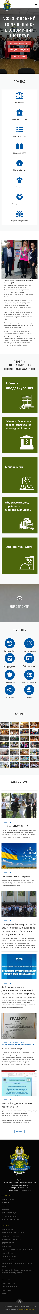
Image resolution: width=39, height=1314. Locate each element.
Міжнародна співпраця (9, 1216)
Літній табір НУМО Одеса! (15, 825)
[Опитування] (10, 690)
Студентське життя (8, 1283)
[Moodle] (29, 690)
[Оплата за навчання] (29, 643)
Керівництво (6, 1202)
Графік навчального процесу (10, 667)
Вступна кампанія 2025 (9, 1287)
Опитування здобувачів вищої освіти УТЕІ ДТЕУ (18, 1263)
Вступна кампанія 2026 (19, 43)
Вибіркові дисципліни (29, 682)
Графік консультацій (29, 666)
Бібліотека (5, 1209)
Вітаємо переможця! (12, 1048)
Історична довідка (8, 1199)
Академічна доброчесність (11, 1219)
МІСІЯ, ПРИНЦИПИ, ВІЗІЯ (19, 50)
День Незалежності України (16, 876)
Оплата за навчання (29, 651)
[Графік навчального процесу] (10, 658)
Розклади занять (7, 1246)
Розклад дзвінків (9, 651)
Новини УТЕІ (6, 822)
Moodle (29, 697)
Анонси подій (19, 57)
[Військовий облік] (10, 675)
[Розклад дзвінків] (10, 643)
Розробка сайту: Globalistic (26, 1309)
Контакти (5, 1293)
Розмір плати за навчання (10, 1236)
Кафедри (5, 1206)
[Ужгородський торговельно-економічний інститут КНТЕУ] (15, 725)
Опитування (10, 697)
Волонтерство (7, 1290)
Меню (36, 4)
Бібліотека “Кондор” (8, 1260)
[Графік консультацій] (29, 658)
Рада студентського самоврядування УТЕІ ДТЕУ (18, 1249)
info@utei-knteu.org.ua (22, 1190)
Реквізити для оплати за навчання (13, 1232)
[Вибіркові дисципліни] (29, 675)
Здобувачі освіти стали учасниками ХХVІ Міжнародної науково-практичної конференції (19, 990)
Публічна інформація (9, 1213)
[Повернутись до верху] (19, 1301)
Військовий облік (9, 682)
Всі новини (19, 1131)
